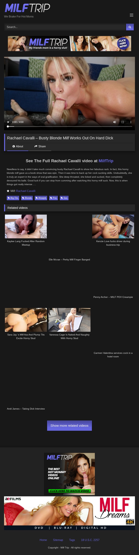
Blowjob (42, 198)
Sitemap (58, 540)
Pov (55, 198)
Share (42, 146)
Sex (65, 198)
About (19, 146)
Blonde (28, 198)
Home (43, 540)
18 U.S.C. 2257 (90, 540)
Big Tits (14, 198)
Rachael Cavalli (25, 191)
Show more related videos (69, 425)
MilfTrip (106, 160)
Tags (72, 540)
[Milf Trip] (69, 9)
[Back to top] (128, 545)
